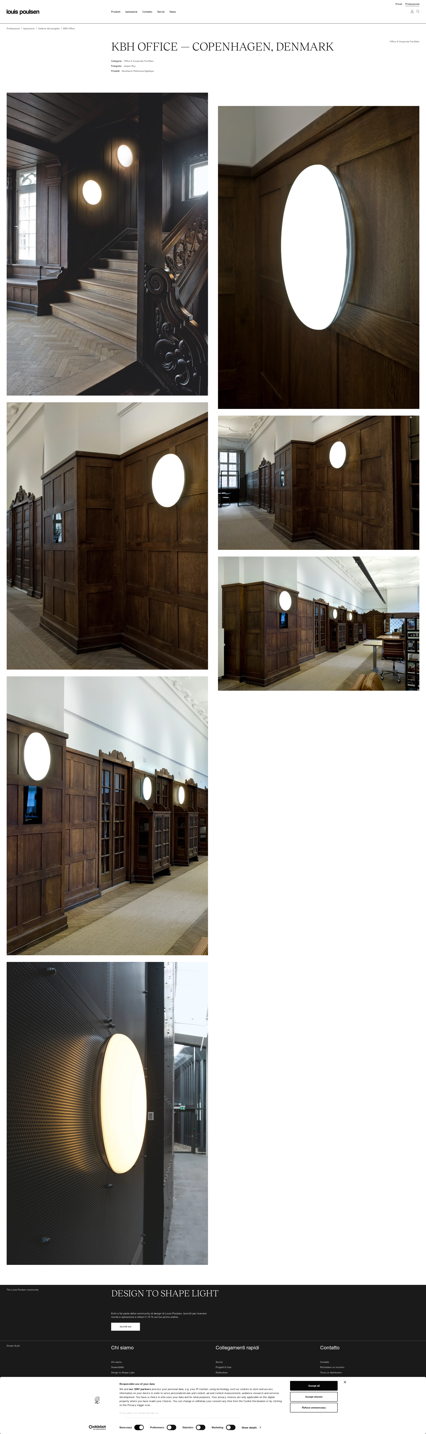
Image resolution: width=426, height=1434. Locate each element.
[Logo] (23, 12)
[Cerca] (417, 14)
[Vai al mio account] (412, 14)
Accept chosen (313, 1396)
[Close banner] (345, 1382)
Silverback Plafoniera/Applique (138, 70)
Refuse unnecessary (314, 1407)
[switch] (171, 1427)
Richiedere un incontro (332, 1367)
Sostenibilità (117, 1367)
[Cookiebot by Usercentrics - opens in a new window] (97, 1427)
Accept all (314, 1385)
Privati (399, 3)
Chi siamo (116, 1362)
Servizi (219, 1362)
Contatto (324, 1362)
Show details (249, 1427)
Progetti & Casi (223, 1367)
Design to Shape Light (122, 1372)
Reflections (221, 1372)
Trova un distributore (331, 1372)
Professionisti (412, 3)
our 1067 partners (140, 1389)
